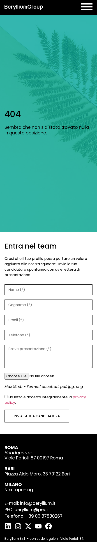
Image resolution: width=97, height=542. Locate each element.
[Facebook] (48, 526)
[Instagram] (18, 526)
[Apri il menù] (86, 6)
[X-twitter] (28, 526)
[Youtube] (38, 526)
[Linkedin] (8, 526)
